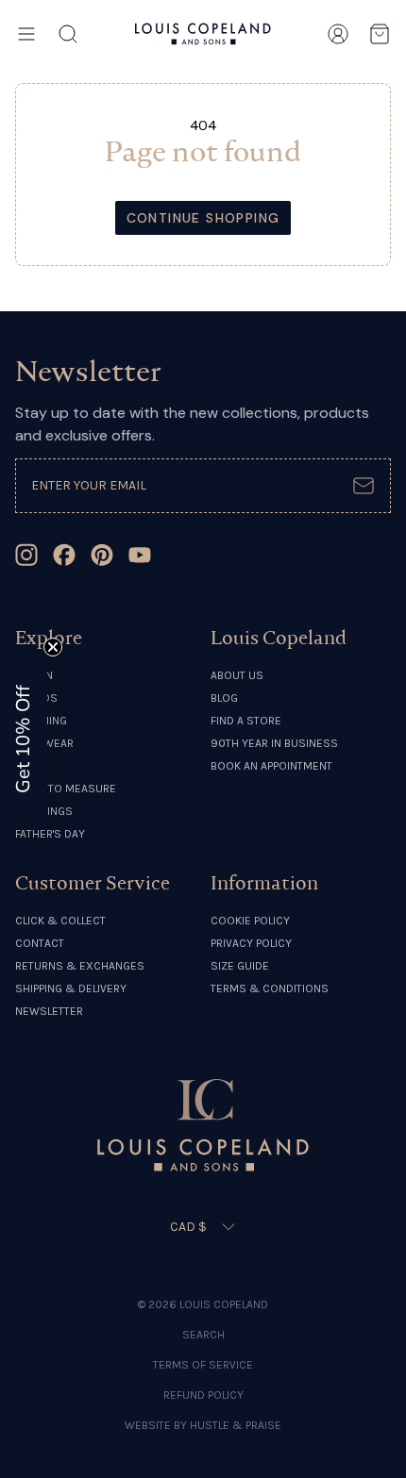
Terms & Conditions (270, 988)
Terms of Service (203, 1364)
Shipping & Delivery (71, 988)
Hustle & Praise (235, 1425)
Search (203, 1334)
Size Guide (240, 965)
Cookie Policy (250, 920)
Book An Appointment (271, 765)
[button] (23, 739)
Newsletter (49, 1011)
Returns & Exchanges (79, 965)
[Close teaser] (52, 647)
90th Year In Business (274, 743)
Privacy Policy (251, 943)
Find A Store (246, 720)
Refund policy (203, 1395)
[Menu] (26, 34)
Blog (224, 698)
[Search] (68, 34)
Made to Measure (65, 788)
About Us (237, 675)
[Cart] (379, 34)
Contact (39, 943)
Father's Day (50, 833)
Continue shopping (203, 217)
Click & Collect (60, 920)
